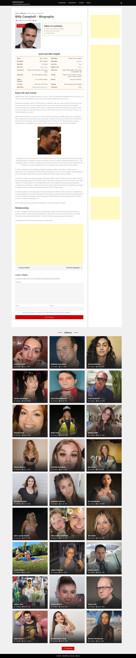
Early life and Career (52, 31)
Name (17, 305)
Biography (72, 3)
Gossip (81, 3)
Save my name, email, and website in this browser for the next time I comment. (46, 312)
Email (52, 305)
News (88, 3)
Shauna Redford (24, 268)
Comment (18, 282)
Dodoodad (17, 2)
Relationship (50, 33)
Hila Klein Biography (73, 268)
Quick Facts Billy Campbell (55, 29)
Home (17, 13)
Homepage (62, 3)
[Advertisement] (49, 245)
